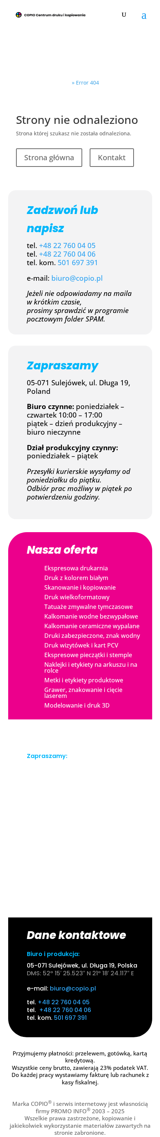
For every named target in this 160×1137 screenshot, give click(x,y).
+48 (40, 254)
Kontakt (112, 157)
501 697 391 (78, 262)
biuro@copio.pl (77, 278)
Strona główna (49, 157)
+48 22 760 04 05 (67, 245)
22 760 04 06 (74, 254)
